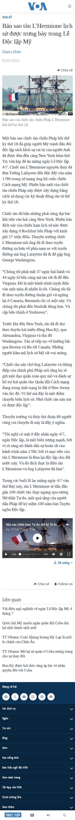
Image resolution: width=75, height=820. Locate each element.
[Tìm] (64, 815)
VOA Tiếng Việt (23, 529)
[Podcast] (42, 696)
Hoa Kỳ (7, 17)
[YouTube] (32, 815)
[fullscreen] (69, 554)
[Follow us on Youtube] (24, 696)
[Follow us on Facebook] (6, 696)
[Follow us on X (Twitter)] (15, 696)
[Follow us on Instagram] (33, 696)
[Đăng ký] (51, 696)
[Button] (65, 70)
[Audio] (48, 815)
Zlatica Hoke (11, 52)
